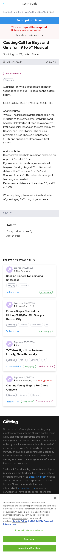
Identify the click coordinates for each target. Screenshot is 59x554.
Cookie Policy (19, 521)
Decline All (29, 539)
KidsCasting (9, 12)
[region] (29, 524)
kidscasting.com (37, 476)
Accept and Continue (29, 548)
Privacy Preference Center (29, 530)
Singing (8, 80)
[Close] (55, 498)
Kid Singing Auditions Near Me (32, 12)
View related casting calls (27, 35)
